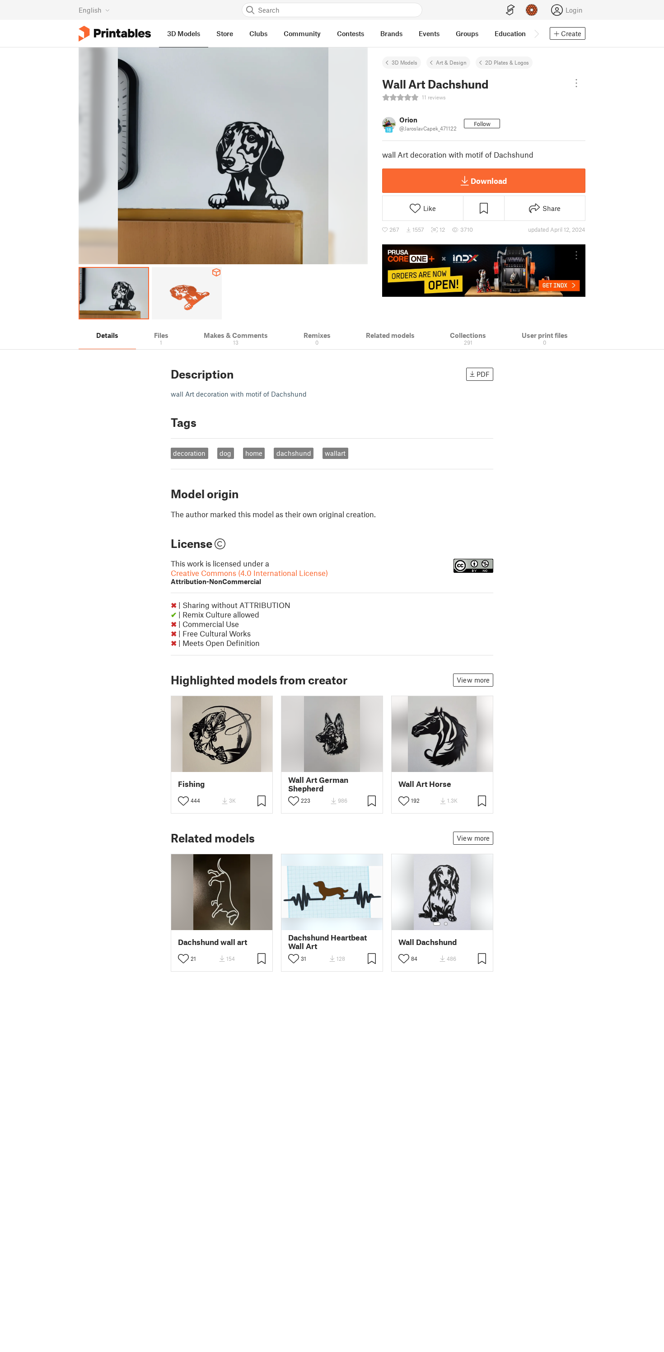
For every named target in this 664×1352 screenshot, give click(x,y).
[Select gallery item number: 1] (436, 924)
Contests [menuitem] (350, 33)
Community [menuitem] (302, 33)
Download (489, 180)
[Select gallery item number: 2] (446, 924)
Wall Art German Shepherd (318, 784)
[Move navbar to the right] (536, 33)
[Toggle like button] (183, 800)
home (253, 453)
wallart (335, 453)
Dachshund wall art (212, 942)
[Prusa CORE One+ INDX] (483, 270)
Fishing (191, 784)
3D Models (404, 62)
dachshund (293, 453)
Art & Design (451, 62)
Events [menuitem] (429, 33)
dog (225, 453)
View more (473, 680)
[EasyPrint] (510, 10)
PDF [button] (483, 374)
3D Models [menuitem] (183, 33)
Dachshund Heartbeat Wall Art (327, 941)
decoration (189, 453)
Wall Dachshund (427, 942)
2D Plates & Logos (507, 62)
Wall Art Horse (424, 784)
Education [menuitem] (510, 33)
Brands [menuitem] (391, 33)
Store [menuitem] (224, 33)
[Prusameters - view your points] (532, 10)
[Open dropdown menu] (576, 83)
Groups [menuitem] (467, 33)
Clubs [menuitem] (258, 33)
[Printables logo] (115, 34)
